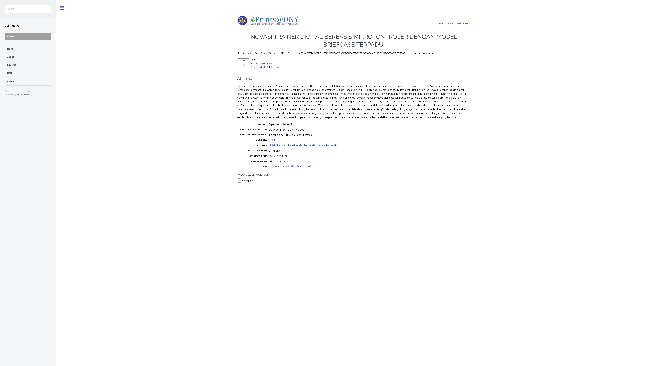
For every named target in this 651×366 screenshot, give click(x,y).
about (10, 57)
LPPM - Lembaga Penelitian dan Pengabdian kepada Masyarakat (303, 145)
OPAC (441, 23)
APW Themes (24, 94)
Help (9, 73)
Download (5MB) (259, 67)
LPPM (272, 140)
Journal (450, 23)
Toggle (62, 8)
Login (10, 36)
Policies (11, 81)
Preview (274, 67)
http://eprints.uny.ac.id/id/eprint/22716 (290, 166)
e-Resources (463, 23)
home (10, 49)
